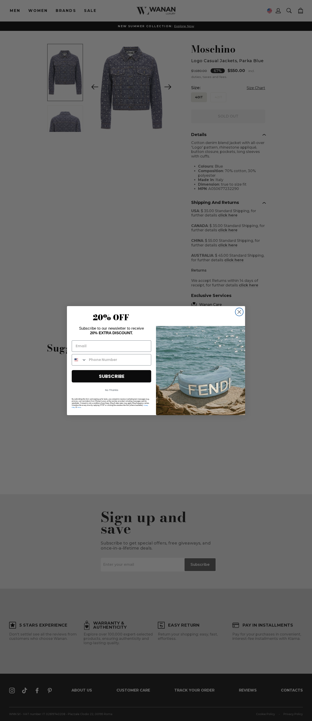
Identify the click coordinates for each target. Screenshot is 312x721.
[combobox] (79, 359)
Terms (79, 407)
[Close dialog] (239, 312)
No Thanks (111, 390)
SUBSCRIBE (111, 376)
